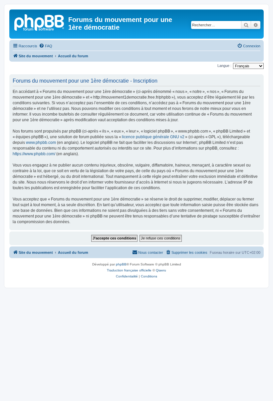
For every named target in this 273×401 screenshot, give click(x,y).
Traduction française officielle (129, 270)
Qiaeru (161, 270)
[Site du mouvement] (39, 21)
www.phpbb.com (41, 142)
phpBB (121, 264)
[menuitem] (45, 46)
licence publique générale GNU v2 (153, 137)
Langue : (224, 66)
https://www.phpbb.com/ (34, 154)
